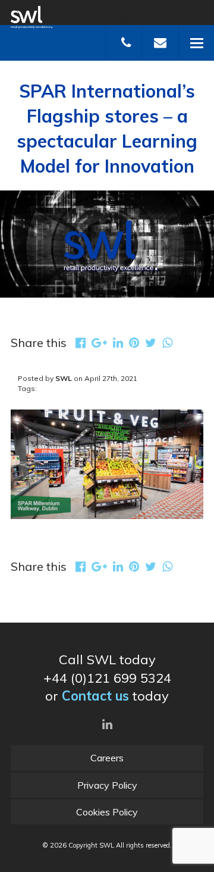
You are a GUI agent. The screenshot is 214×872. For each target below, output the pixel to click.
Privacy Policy (107, 785)
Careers (107, 758)
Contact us (95, 695)
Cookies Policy (107, 812)
